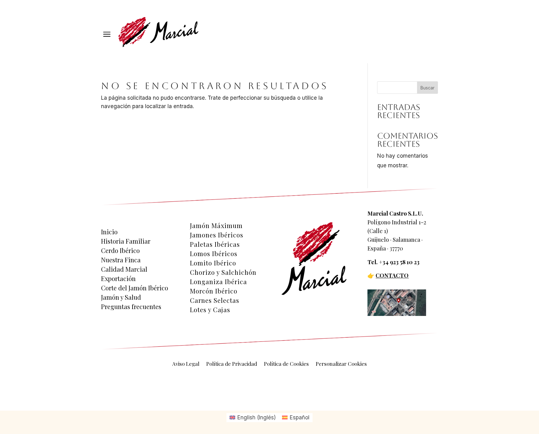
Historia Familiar (125, 241)
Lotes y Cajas (210, 309)
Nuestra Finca (121, 259)
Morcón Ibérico (213, 291)
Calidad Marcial (124, 269)
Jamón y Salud (121, 297)
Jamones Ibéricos (216, 234)
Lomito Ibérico (213, 263)
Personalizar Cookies (341, 364)
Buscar (427, 87)
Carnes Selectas (214, 300)
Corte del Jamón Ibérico (134, 287)
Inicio (109, 231)
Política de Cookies (286, 364)
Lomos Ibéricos (213, 253)
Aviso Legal (185, 364)
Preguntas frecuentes (131, 306)
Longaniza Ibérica (218, 281)
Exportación (118, 278)
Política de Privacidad (231, 364)
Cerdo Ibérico (120, 250)
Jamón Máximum (216, 225)
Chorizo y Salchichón (223, 272)
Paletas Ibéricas (215, 244)
